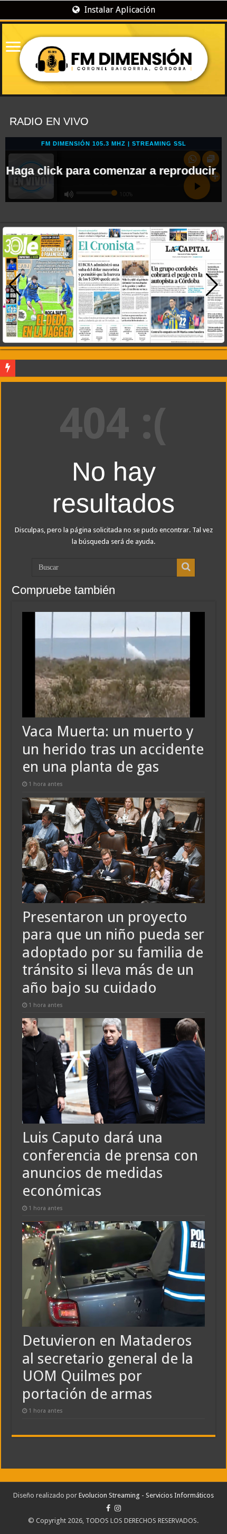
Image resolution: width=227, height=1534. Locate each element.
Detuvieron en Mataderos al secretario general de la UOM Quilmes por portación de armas (107, 1367)
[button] (212, 284)
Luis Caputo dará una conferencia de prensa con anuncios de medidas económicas (110, 1164)
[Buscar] (186, 568)
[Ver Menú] (13, 47)
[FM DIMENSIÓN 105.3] (113, 59)
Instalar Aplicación (118, 10)
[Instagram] (118, 1508)
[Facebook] (108, 1508)
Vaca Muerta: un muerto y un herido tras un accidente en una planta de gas (113, 749)
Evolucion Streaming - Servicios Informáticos (146, 1495)
